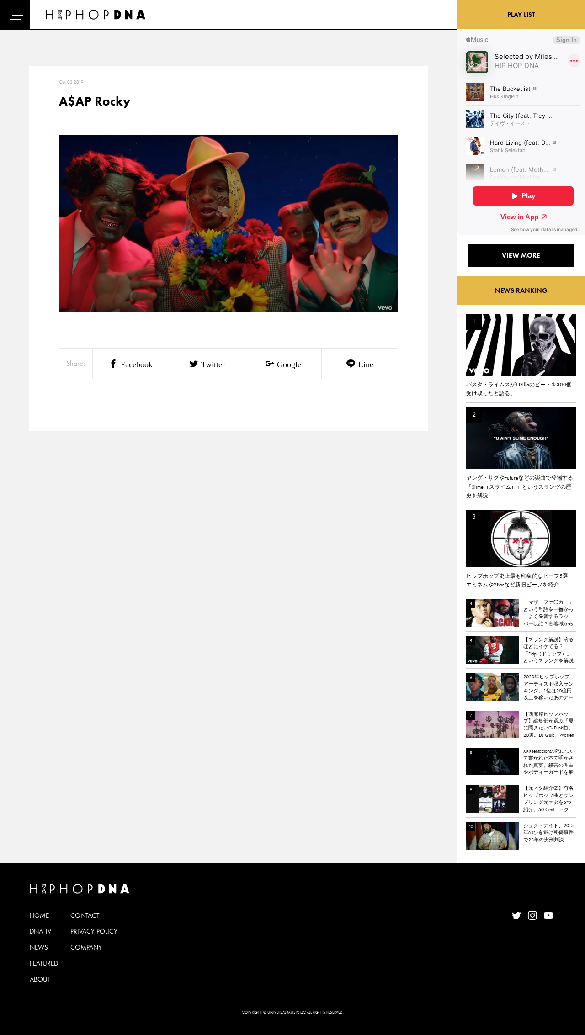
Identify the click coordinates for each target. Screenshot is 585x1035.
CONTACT (84, 915)
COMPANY (86, 947)
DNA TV (40, 931)
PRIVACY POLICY (93, 931)
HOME (39, 915)
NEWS (39, 947)
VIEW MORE (521, 255)
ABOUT (40, 979)
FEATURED (44, 963)
